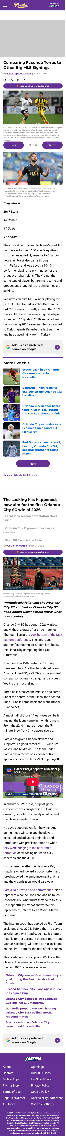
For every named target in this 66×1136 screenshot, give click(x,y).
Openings (37, 1067)
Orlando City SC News (25, 475)
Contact (8, 1073)
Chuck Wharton (17, 545)
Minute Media (20, 1113)
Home (6, 475)
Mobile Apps (11, 1079)
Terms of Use (12, 1091)
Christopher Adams (19, 73)
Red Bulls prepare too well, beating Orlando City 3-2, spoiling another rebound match (31, 1012)
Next (52, 145)
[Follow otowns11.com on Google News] (57, 347)
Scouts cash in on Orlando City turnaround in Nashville (28, 1024)
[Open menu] (5, 5)
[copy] (24, 79)
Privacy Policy (40, 1085)
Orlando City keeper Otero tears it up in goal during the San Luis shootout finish (34, 979)
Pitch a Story (11, 1085)
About (7, 1067)
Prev (13, 145)
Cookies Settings (42, 1104)
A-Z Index (9, 1104)
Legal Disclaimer (14, 1098)
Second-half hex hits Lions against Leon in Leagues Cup (34, 991)
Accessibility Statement (47, 1098)
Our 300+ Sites (41, 1073)
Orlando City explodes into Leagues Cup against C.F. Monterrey (31, 1000)
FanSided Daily (41, 1079)
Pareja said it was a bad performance (28, 890)
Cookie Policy (40, 1091)
